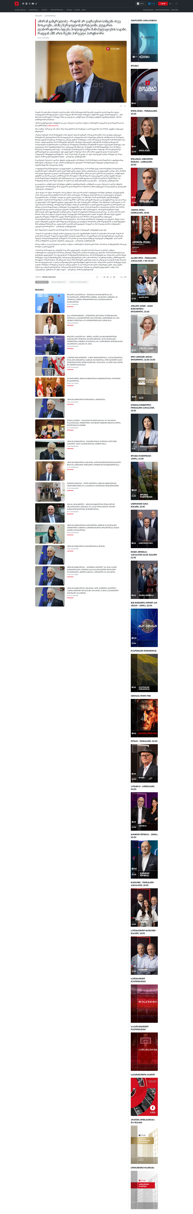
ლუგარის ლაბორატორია (78, 282)
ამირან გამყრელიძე (58, 282)
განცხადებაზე (52, 125)
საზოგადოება (50, 16)
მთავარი (38, 16)
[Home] (17, 4)
